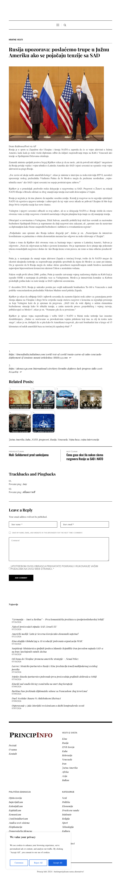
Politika (66, 802)
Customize (19, 862)
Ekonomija (67, 806)
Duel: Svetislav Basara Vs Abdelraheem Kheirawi (36, 698)
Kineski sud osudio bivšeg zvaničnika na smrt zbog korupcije (42, 683)
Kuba (64, 751)
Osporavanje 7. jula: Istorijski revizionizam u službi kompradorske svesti (48, 705)
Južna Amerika (16, 439)
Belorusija (67, 755)
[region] (38, 850)
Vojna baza (74, 439)
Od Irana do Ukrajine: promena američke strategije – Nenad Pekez (45, 658)
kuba (28, 439)
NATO (35, 439)
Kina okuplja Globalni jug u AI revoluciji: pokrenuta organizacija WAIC (47, 641)
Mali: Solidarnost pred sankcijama (29, 454)
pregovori (44, 439)
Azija (64, 776)
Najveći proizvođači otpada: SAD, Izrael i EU (34, 626)
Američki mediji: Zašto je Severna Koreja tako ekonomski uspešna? (45, 633)
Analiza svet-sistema (19, 822)
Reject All (38, 862)
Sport (65, 822)
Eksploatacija (15, 826)
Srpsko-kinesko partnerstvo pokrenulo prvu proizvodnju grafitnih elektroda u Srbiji (54, 676)
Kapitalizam (15, 810)
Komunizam (15, 814)
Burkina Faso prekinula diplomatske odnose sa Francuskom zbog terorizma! (49, 691)
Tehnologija (68, 826)
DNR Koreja (68, 747)
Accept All (57, 862)
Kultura (66, 831)
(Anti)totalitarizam (18, 818)
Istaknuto (66, 814)
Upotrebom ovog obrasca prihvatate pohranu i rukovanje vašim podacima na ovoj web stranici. (54, 567)
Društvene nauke (70, 810)
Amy (24, 484)
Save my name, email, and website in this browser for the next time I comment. (47, 533)
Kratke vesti (16, 40)
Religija (66, 818)
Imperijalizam (16, 802)
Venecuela (63, 439)
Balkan (65, 780)
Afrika (65, 771)
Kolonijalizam (16, 806)
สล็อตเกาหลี (28, 492)
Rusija (53, 439)
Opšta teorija (15, 797)
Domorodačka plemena (20, 831)
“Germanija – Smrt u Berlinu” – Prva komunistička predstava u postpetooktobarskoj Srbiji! (58, 619)
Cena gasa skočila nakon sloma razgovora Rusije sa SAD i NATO (84, 456)
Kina (64, 738)
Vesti (64, 797)
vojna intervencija (90, 439)
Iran (64, 763)
